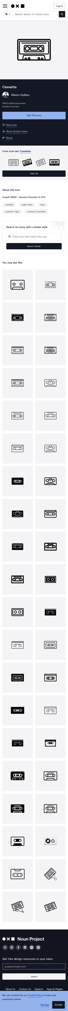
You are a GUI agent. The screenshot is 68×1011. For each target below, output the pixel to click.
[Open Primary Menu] (5, 6)
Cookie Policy (35, 995)
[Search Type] (8, 14)
